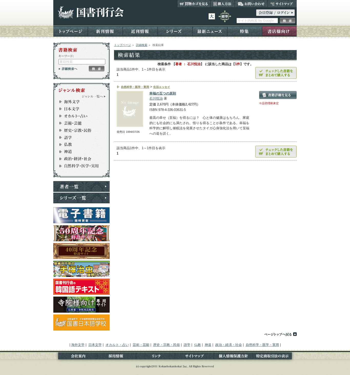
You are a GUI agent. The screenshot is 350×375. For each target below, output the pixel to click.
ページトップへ (280, 334)
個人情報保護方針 (233, 357)
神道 (79, 151)
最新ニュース (209, 31)
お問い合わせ (251, 3)
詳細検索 (141, 44)
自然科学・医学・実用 (79, 166)
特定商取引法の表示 (275, 357)
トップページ (70, 31)
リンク (155, 357)
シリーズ (175, 31)
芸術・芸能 (79, 123)
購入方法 (222, 3)
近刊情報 (140, 31)
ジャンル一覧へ (94, 96)
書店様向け (279, 31)
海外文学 (79, 101)
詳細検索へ (68, 69)
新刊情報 (105, 31)
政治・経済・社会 (79, 158)
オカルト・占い (79, 116)
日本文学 (79, 108)
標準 (224, 16)
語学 (79, 137)
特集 (244, 31)
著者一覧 (81, 186)
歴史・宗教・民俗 (79, 130)
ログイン (275, 12)
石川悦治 (156, 98)
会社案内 (75, 357)
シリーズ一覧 (81, 198)
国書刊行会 (90, 12)
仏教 (79, 144)
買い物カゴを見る (194, 3)
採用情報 (116, 357)
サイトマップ (282, 3)
